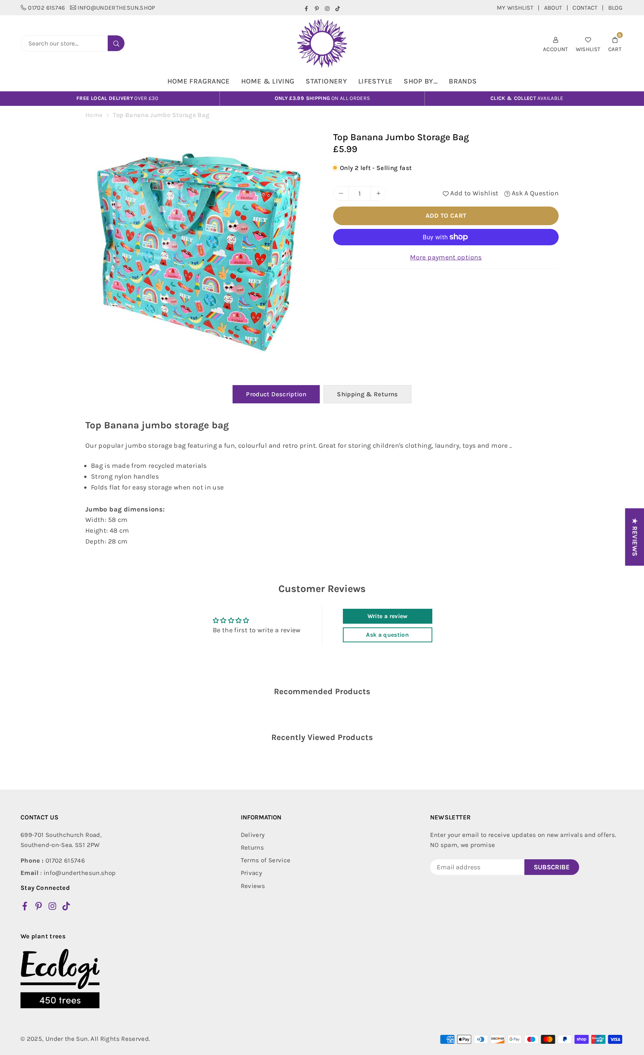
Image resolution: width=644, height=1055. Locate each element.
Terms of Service (266, 860)
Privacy (251, 872)
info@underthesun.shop (116, 7)
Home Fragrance (198, 81)
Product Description (276, 394)
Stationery (326, 81)
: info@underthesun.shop (68, 872)
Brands (463, 81)
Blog (615, 7)
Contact (585, 7)
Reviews (253, 885)
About (553, 7)
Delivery (253, 834)
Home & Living (268, 81)
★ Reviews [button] (635, 537)
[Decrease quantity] (341, 193)
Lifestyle (375, 81)
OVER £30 (117, 98)
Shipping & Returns (367, 394)
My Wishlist (515, 7)
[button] (614, 43)
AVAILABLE (527, 98)
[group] (200, 247)
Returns (252, 847)
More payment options (446, 257)
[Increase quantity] (378, 193)
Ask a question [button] (387, 634)
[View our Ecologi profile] (60, 978)
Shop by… (421, 81)
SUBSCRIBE (552, 867)
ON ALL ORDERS (322, 98)
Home (93, 115)
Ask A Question (534, 193)
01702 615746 (46, 7)
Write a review (387, 616)
